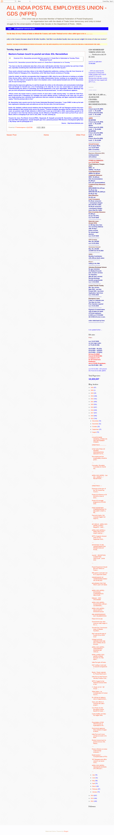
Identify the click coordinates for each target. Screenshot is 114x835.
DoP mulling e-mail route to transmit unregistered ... (99, 666)
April (93, 783)
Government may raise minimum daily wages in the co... (99, 623)
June (93, 778)
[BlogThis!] (39, 127)
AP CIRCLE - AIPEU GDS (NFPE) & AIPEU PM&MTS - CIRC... (99, 525)
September (95, 429)
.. (92, 521)
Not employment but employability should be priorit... (99, 458)
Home (9, 29)
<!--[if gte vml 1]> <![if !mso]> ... (98, 687)
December (95, 421)
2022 (92, 398)
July (93, 775)
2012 (92, 801)
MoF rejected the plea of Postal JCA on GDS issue (99, 635)
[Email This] (37, 127)
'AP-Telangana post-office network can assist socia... (99, 761)
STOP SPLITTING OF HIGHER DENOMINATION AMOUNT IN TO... (98, 451)
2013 (92, 798)
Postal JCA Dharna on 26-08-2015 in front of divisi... (99, 496)
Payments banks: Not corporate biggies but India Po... (98, 517)
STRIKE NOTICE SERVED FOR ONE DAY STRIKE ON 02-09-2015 (99, 642)
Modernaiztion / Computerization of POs (99, 755)
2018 (92, 410)
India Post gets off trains (99, 662)
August (94, 432)
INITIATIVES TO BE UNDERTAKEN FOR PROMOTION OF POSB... (99, 547)
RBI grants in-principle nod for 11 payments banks (99, 573)
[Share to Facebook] (42, 127)
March (94, 786)
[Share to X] (41, 127)
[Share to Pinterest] (44, 127)
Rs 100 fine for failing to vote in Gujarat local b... (99, 698)
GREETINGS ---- (97, 486)
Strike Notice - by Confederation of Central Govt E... (99, 693)
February (95, 789)
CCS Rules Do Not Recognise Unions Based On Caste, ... (98, 709)
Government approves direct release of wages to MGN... (99, 730)
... (92, 434)
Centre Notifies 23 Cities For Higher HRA (99, 714)
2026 (92, 387)
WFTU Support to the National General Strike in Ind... (99, 682)
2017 (92, 413)
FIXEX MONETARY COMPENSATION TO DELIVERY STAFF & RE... (99, 510)
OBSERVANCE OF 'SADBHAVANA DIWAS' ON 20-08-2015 (99, 579)
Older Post (80, 135)
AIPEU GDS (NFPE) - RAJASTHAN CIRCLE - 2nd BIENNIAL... (99, 604)
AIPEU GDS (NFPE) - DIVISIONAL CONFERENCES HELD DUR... (98, 593)
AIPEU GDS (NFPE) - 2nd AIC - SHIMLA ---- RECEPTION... (99, 477)
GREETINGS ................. (99, 445)
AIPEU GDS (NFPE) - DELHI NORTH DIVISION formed (98, 610)
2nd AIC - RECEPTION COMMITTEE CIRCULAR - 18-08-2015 (99, 558)
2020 (92, 404)
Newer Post (11, 135)
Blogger (66, 831)
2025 (92, 390)
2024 (92, 393)
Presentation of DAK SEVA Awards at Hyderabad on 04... (98, 724)
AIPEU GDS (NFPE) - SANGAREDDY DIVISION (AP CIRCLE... (98, 649)
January (94, 792)
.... (92, 471)
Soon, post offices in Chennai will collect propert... (98, 703)
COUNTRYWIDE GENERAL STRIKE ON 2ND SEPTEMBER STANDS (99, 440)
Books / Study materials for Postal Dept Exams (99, 673)
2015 (92, 418)
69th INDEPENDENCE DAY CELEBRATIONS (99, 615)
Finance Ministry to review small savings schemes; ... (99, 750)
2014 (92, 795)
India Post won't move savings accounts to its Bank (99, 736)
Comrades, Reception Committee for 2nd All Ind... (99, 467)
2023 (92, 396)
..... (93, 462)
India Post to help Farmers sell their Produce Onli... (99, 677)
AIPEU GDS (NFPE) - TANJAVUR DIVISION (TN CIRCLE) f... (99, 767)
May (93, 780)
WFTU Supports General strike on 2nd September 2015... (99, 537)
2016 (92, 415)
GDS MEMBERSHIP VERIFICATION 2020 (24, 29)
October (94, 426)
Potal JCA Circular (97, 619)
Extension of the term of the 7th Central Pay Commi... (99, 490)
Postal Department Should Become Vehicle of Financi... (99, 568)
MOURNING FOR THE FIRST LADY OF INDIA (99, 584)
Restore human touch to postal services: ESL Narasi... (99, 742)
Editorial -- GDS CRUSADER (96, 598)
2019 (92, 407)
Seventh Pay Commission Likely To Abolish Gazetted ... (99, 629)
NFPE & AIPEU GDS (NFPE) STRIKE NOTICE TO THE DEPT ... (98, 657)
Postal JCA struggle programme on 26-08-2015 (99, 502)
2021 (92, 401)
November (95, 424)
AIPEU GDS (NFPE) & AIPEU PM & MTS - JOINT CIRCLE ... (98, 531)
